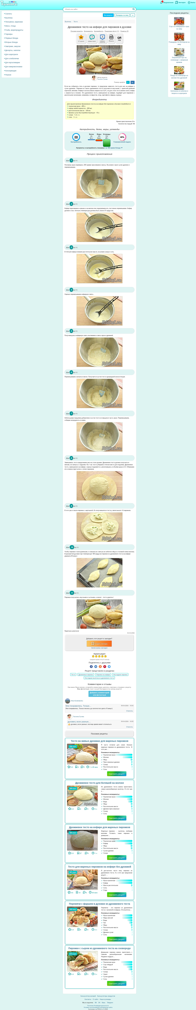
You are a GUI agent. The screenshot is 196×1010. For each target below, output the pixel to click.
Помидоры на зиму (122, 15)
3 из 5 (99, 656)
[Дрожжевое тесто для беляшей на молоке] (82, 796)
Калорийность (98, 31)
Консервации (10, 70)
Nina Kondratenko (77, 701)
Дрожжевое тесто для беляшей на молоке (99, 782)
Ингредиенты (88, 31)
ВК (96, 1002)
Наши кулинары (105, 999)
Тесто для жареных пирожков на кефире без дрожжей (99, 866)
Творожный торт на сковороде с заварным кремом (179, 59)
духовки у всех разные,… (79, 721)
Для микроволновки (13, 66)
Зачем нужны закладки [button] (99, 648)
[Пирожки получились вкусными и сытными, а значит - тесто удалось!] (99, 614)
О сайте (95, 999)
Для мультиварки (12, 62)
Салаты (8, 13)
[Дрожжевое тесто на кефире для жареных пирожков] (82, 840)
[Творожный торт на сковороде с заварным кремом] (179, 52)
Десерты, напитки (12, 50)
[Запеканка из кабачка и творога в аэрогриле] (179, 85)
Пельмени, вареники (14, 21)
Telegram (110, 1002)
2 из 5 (96, 656)
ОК (99, 1002)
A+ (132, 82)
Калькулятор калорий (88, 996)
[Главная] (9, 3)
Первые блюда (11, 38)
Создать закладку (101, 644)
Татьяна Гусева (78, 716)
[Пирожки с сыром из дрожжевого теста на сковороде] (82, 961)
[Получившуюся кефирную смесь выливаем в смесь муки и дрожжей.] (99, 352)
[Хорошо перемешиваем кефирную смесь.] (99, 311)
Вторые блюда (11, 42)
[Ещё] (132, 15)
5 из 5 (105, 656)
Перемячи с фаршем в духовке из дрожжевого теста (99, 903)
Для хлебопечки (12, 58)
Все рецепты (108, 15)
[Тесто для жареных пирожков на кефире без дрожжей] (82, 879)
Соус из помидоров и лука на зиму (179, 27)
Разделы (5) (124, 31)
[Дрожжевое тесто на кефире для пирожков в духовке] (99, 60)
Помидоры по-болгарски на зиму (179, 43)
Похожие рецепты (77, 31)
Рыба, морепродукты (14, 29)
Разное (8, 74)
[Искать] (133, 9)
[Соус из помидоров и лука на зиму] (179, 21)
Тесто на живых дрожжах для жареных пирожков (99, 741)
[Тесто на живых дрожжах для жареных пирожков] (82, 754)
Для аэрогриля (11, 54)
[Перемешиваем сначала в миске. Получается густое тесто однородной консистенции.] (99, 393)
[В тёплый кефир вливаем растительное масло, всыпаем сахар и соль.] (99, 268)
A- (128, 82)
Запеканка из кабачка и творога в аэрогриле (179, 92)
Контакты (88, 999)
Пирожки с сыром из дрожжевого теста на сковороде (99, 948)
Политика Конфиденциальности (98, 1005)
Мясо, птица (10, 25)
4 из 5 (102, 656)
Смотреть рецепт (117, 773)
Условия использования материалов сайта (98, 1007)
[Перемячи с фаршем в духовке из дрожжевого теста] (82, 916)
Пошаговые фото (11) (112, 31)
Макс (103, 1002)
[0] (103, 40)
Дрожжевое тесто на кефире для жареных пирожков (99, 827)
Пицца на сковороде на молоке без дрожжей (179, 76)
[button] (111, 41)
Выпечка (8, 17)
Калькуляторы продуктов (106, 996)
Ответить (129, 711)
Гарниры (9, 34)
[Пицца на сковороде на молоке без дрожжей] (179, 70)
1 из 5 (93, 656)
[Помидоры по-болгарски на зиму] (179, 36)
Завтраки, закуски (12, 46)
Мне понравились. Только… (78, 705)
